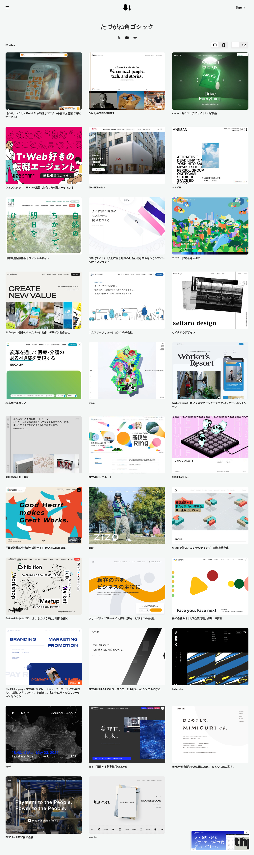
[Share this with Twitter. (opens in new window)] (119, 38)
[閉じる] (246, 832)
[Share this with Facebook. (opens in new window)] (127, 38)
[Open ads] (44, 155)
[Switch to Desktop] (214, 45)
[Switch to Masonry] (244, 45)
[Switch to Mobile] (223, 45)
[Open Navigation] (7, 7)
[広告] (220, 840)
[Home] (127, 7)
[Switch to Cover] (235, 45)
